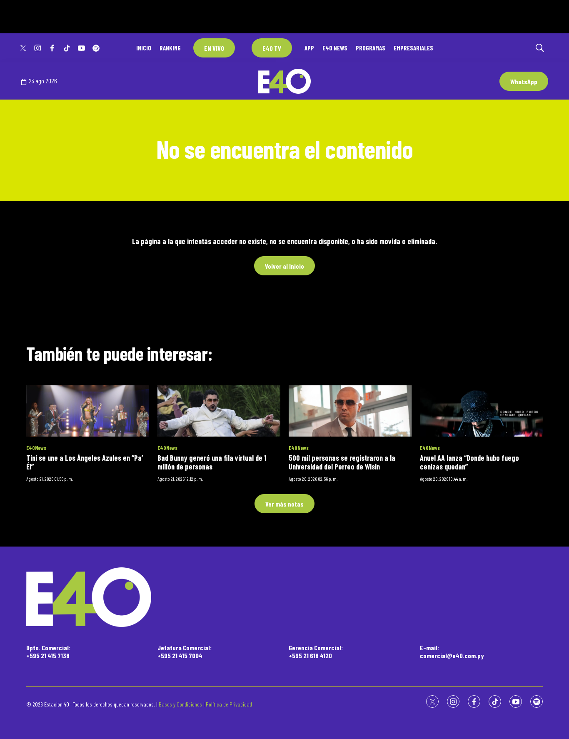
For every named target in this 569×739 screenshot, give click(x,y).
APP (309, 48)
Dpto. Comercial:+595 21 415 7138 (48, 651)
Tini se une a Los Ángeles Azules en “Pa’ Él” (84, 462)
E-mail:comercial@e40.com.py (452, 651)
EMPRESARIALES (413, 48)
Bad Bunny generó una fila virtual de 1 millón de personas (211, 462)
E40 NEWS (334, 48)
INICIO (143, 48)
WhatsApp (523, 81)
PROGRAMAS (370, 48)
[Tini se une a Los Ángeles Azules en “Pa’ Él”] (87, 411)
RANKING (170, 48)
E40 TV (271, 48)
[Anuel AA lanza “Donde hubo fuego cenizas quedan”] (481, 411)
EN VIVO (214, 48)
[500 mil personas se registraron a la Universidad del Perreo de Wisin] (350, 411)
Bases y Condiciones (180, 704)
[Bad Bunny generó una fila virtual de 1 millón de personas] (218, 411)
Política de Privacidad (229, 704)
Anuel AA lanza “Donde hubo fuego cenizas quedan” (469, 462)
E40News (36, 447)
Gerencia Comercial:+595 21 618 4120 (316, 651)
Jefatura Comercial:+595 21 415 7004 (184, 651)
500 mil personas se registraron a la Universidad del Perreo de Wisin (342, 462)
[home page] (284, 597)
